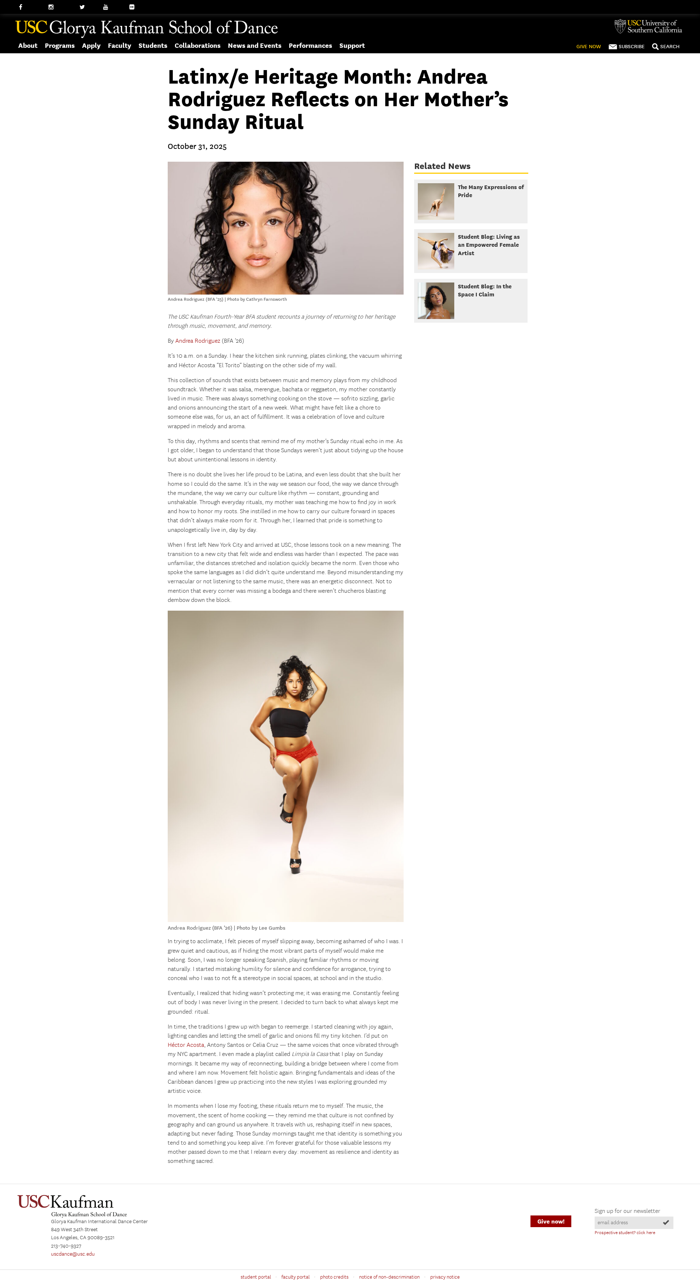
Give (588, 46)
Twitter (88, 7)
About (28, 45)
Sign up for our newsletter (627, 1211)
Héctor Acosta (186, 1045)
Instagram (60, 7)
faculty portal (295, 1277)
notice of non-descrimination (389, 1277)
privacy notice (445, 1277)
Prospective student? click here (625, 1233)
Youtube (113, 7)
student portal (256, 1277)
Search (670, 46)
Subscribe (632, 46)
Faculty (119, 45)
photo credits (334, 1277)
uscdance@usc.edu (73, 1254)
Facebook (30, 7)
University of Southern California (651, 26)
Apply (91, 45)
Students (153, 45)
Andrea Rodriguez (197, 341)
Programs (60, 45)
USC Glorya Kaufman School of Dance (146, 29)
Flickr (136, 7)
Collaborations (198, 45)
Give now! (550, 1221)
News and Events (254, 45)
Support (352, 45)
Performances (310, 45)
